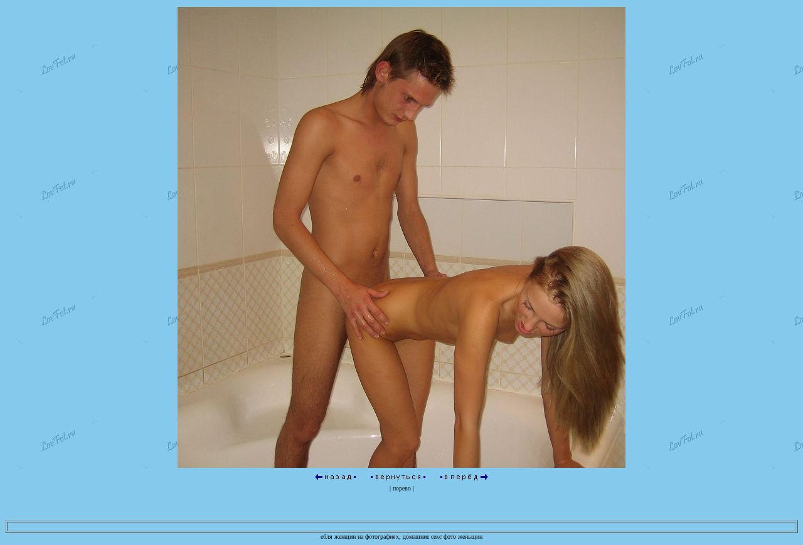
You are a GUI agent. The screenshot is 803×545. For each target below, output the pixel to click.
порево (402, 488)
